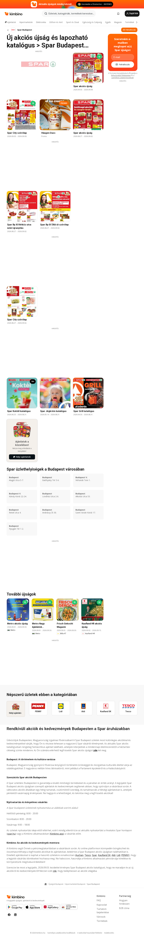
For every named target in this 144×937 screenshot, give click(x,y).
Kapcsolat (102, 904)
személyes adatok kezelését (122, 77)
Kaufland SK (104, 855)
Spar (94, 855)
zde (95, 750)
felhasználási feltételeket (121, 75)
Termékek (129, 22)
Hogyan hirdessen (124, 902)
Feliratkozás (131, 30)
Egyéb (108, 22)
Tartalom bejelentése (103, 910)
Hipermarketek (26, 22)
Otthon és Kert (56, 22)
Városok (101, 916)
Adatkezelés (109, 933)
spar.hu (11, 833)
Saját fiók (133, 13)
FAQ (99, 900)
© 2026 (37, 933)
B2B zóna (124, 908)
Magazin (118, 22)
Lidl (118, 855)
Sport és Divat (72, 22)
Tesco (88, 855)
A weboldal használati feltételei (89, 933)
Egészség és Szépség (92, 22)
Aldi (113, 855)
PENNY (125, 855)
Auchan (79, 855)
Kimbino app (57, 833)
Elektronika (41, 22)
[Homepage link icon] (45, 884)
